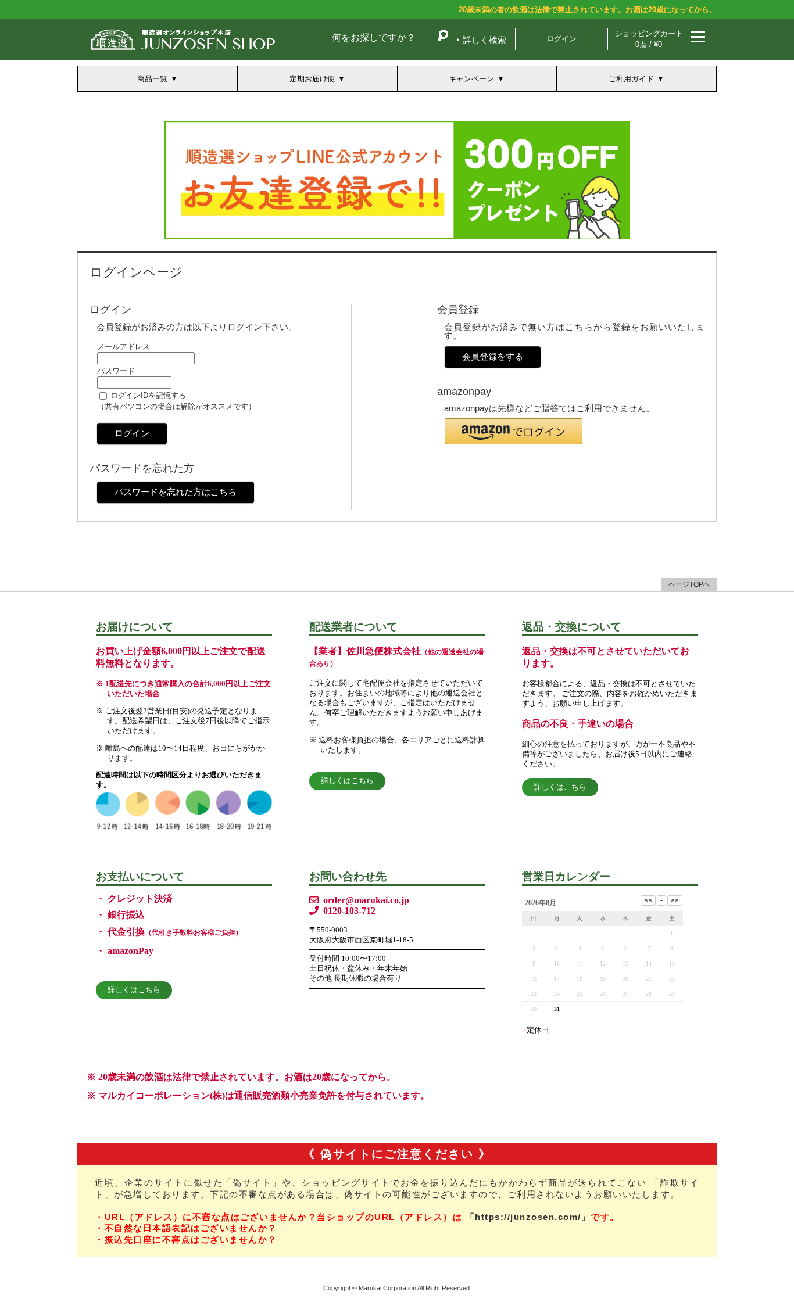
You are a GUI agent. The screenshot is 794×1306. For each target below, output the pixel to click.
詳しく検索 (484, 40)
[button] (513, 431)
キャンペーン (471, 78)
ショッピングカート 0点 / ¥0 (649, 39)
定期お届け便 (312, 78)
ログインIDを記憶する (148, 395)
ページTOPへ (689, 584)
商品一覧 (152, 78)
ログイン (561, 38)
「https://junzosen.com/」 (528, 1217)
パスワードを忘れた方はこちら (176, 492)
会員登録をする (492, 356)
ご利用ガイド (631, 78)
